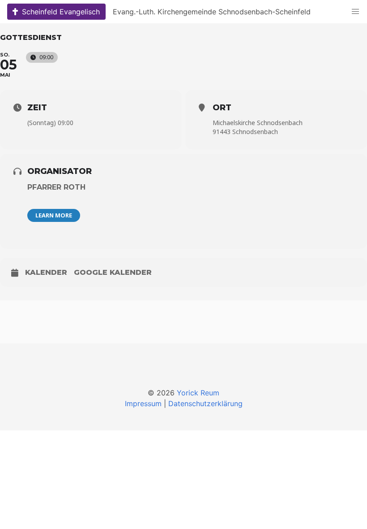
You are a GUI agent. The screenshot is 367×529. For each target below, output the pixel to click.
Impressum (143, 403)
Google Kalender (113, 272)
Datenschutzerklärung (205, 403)
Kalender (46, 272)
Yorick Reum (198, 392)
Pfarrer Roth (56, 187)
